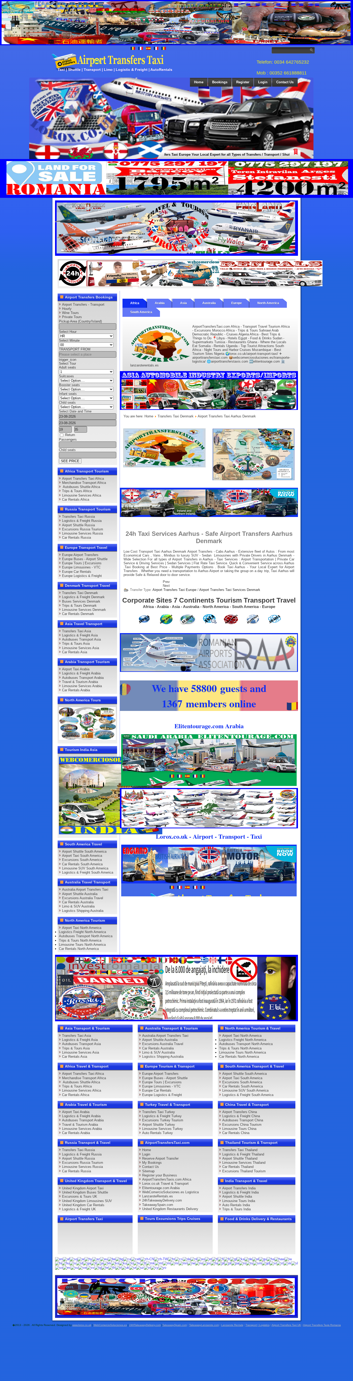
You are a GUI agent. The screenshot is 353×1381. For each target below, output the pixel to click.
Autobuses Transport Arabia (83, 678)
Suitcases (66, 376)
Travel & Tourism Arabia (80, 682)
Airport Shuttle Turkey (158, 1125)
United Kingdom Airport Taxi (83, 1188)
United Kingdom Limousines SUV (87, 1201)
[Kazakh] (107, 1263)
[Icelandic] (73, 1263)
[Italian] (94, 1263)
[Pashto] (207, 1263)
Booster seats (69, 385)
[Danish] (186, 1259)
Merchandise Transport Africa (84, 483)
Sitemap (148, 1171)
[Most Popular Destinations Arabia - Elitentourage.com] (254, 479)
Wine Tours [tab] (70, 313)
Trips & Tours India (236, 1209)
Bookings (219, 82)
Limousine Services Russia (82, 533)
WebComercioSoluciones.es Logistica (170, 1192)
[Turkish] (118, 1267)
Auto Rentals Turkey (157, 1133)
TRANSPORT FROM (74, 349)
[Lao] (130, 1263)
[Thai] (111, 1267)
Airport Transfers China (239, 1112)
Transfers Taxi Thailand (239, 1150)
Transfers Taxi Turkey (158, 1112)
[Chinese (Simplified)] (147, 1259)
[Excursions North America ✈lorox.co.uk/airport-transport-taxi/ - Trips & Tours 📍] (87, 739)
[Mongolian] (183, 1263)
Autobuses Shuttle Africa (81, 487)
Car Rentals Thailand (238, 1167)
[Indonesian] (79, 1263)
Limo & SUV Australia (78, 906)
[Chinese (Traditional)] (161, 1259)
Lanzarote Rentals (232, 1325)
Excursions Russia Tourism (82, 529)
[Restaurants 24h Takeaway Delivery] (110, 285)
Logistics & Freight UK (79, 1209)
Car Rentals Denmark (78, 614)
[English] (59, 1259)
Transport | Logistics (257, 1325)
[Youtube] (93, 1229)
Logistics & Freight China (241, 1116)
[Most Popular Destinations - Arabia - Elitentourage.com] (110, 833)
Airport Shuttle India (237, 1196)
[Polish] (221, 1263)
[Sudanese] (74, 1267)
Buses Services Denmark (81, 601)
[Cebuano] (136, 1259)
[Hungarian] (66, 1263)
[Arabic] (81, 1259)
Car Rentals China (235, 1133)
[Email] (112, 1238)
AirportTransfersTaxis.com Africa (166, 1179)
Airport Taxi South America (82, 856)
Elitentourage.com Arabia (161, 1188)
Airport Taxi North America (81, 928)
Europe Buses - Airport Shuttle (85, 559)
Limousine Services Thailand (243, 1163)
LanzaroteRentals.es (157, 1196)
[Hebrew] (288, 1259)
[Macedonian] (150, 1263)
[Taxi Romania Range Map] (209, 516)
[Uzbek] (140, 1267)
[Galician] (233, 1259)
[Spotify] (63, 1248)
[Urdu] (132, 1267)
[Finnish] (221, 1259)
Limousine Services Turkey (162, 1129)
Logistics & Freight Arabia (81, 673)
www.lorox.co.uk (81, 1325)
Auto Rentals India (236, 1205)
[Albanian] (74, 1259)
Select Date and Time (75, 411)
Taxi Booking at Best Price (146, 567)
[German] (248, 1259)
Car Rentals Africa (75, 499)
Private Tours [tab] (72, 317)
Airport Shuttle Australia (79, 894)
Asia (183, 303)
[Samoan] (257, 1263)
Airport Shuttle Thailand (239, 1158)
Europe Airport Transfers (80, 555)
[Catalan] (127, 1259)
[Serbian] (273, 1263)
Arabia (160, 303)
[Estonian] (208, 1259)
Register (242, 82)
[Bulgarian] (119, 1259)
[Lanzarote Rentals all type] (271, 285)
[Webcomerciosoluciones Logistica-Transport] (190, 285)
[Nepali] (191, 1263)
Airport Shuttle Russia (78, 525)
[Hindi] (58, 1263)
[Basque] (104, 1259)
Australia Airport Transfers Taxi (85, 889)
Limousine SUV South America (85, 868)
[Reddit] (93, 1238)
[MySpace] (83, 1248)
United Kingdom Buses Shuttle (85, 1192)
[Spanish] (67, 1267)
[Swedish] (90, 1267)
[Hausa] (270, 1259)
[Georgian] (240, 1259)
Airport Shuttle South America (84, 851)
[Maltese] (159, 1263)
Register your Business (159, 1175)
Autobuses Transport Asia (81, 639)
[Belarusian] (112, 1259)
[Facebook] (63, 1229)
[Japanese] (100, 1263)
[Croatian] (171, 1259)
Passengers (68, 439)
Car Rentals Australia (78, 902)
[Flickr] (73, 1248)
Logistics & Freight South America (87, 872)
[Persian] (214, 1263)
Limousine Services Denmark (84, 610)
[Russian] (249, 1263)
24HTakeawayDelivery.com (145, 1325)
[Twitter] (73, 1229)
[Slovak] (287, 1263)
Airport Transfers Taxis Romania (322, 1325)
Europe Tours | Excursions (82, 563)
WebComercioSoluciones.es (110, 1325)
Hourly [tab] (67, 309)
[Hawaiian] (279, 1259)
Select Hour (67, 332)
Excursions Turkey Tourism (162, 1120)
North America (268, 303)
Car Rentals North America (79, 949)
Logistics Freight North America (82, 932)
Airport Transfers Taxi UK (286, 1325)
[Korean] (115, 1263)
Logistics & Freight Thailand (243, 1154)
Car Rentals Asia (74, 652)
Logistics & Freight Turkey (162, 1116)
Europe (236, 303)
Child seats (67, 402)
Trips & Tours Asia (76, 644)
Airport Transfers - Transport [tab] (83, 304)
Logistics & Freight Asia (80, 635)
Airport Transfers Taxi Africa (83, 479)
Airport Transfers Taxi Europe (174, 590)
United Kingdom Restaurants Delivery (170, 1209)
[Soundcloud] (102, 1229)
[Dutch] (193, 1259)
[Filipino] (215, 1259)
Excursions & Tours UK (79, 1196)
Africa (134, 303)
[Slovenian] (294, 1263)
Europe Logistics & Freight (82, 576)
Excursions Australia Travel (82, 898)
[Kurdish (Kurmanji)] (123, 1263)
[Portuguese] (227, 1263)
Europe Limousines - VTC (81, 567)
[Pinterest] (122, 1229)
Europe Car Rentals (76, 572)
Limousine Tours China (239, 1129)
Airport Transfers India (239, 1188)
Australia (209, 303)
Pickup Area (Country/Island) (80, 321)
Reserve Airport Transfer (160, 1158)
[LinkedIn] (63, 1238)
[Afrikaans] (66, 1259)
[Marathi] (175, 1263)
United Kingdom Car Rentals (83, 1205)
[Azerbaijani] (96, 1259)
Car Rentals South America (82, 864)
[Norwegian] (199, 1263)
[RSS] (122, 1238)
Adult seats (67, 367)
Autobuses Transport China (242, 1120)
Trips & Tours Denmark (79, 605)
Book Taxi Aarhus (231, 567)
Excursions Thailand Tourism (244, 1171)
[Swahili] (82, 1267)
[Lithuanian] (143, 1263)
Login (262, 82)
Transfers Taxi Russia (78, 517)
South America (141, 312)
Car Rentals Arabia (76, 690)
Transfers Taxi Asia (76, 631)
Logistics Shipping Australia (82, 911)
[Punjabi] (235, 1263)
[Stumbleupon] (102, 1238)
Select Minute (69, 340)
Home (198, 82)
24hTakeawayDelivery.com (162, 1200)
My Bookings (152, 1163)
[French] (227, 1259)
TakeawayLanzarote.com (204, 1325)
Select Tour (67, 363)
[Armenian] (88, 1259)
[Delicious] (73, 1238)
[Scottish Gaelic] (266, 1263)
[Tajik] (97, 1267)
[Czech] (179, 1259)
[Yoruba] (162, 1267)
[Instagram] (112, 1229)
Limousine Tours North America (82, 945)
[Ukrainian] (125, 1267)
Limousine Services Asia (80, 648)
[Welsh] (154, 1267)
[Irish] (87, 1263)
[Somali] (59, 1267)
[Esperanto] (201, 1259)
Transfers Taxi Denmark (80, 593)
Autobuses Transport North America (85, 936)
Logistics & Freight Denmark (83, 597)
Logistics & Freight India (240, 1192)
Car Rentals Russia (76, 537)
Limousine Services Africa (81, 495)
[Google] (83, 1229)
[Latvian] (136, 1263)
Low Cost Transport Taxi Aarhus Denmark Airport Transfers (169, 551)
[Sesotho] (280, 1263)
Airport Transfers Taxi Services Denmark (229, 590)
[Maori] (167, 1263)
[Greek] (255, 1259)
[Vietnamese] (147, 1267)
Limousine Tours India (238, 1201)
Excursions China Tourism (242, 1125)
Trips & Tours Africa (77, 491)
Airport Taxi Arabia (75, 669)
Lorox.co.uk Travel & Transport (165, 1183)
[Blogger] (83, 1238)
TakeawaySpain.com (157, 1205)
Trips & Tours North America (80, 940)
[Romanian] (242, 1263)
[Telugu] (104, 1267)
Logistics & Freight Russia (82, 521)
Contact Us (285, 82)
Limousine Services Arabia (82, 686)
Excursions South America (82, 860)
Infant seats (68, 394)
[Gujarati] (263, 1259)
